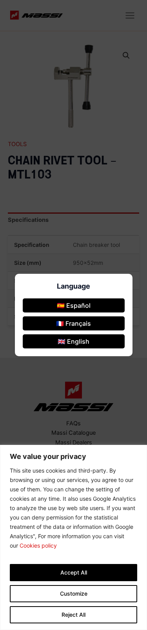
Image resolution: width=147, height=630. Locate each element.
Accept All (73, 572)
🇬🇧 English (73, 341)
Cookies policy (38, 545)
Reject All (73, 614)
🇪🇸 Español (74, 305)
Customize (73, 593)
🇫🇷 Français (73, 323)
